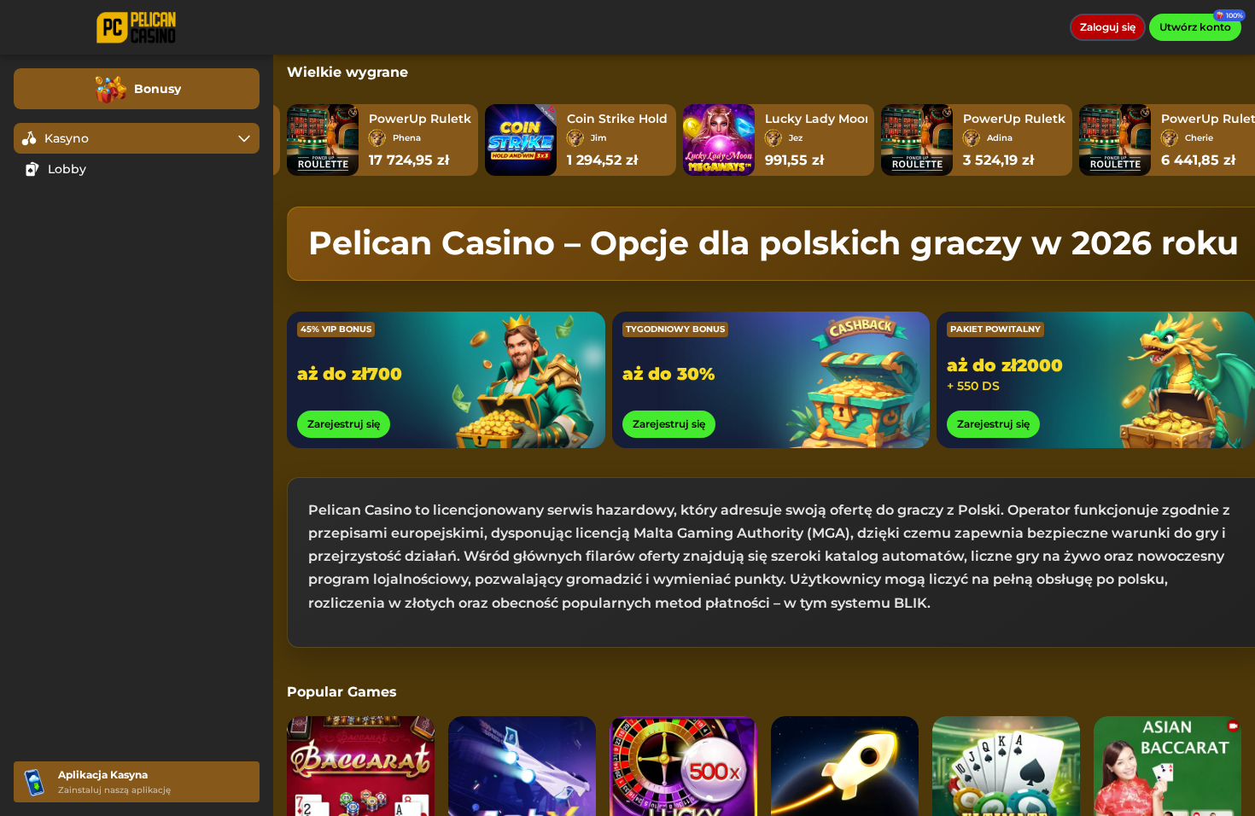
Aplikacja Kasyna (103, 774)
